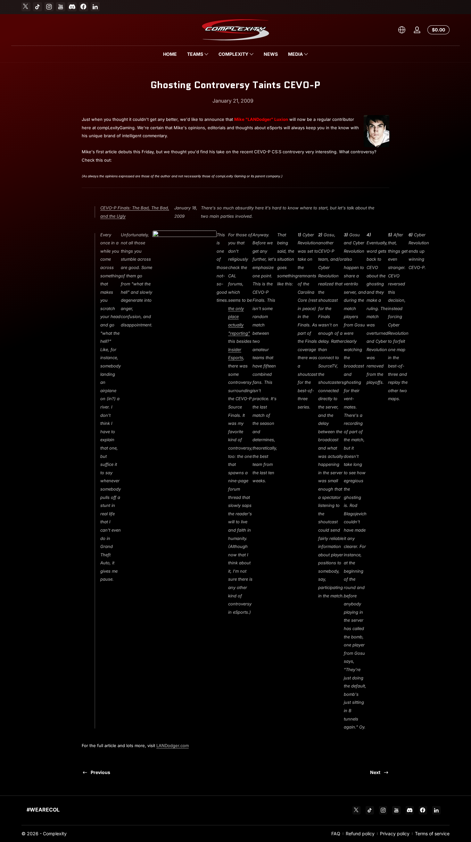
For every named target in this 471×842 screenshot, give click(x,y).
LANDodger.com (172, 745)
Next (375, 772)
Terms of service (432, 833)
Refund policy (360, 833)
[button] (401, 30)
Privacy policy (394, 833)
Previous (100, 772)
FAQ (335, 833)
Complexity (55, 833)
